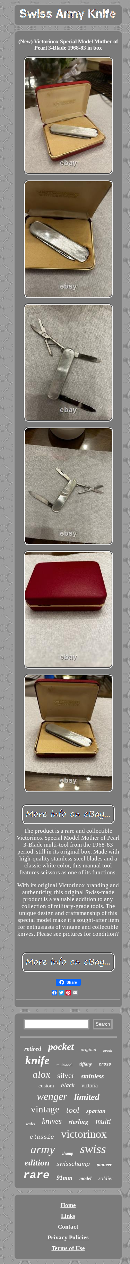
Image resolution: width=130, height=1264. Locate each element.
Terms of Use (68, 1248)
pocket (61, 1046)
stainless (92, 1076)
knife (37, 1060)
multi (103, 1121)
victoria (89, 1085)
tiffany (85, 1064)
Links (68, 1216)
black (68, 1085)
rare (36, 1175)
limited (86, 1097)
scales (30, 1124)
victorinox (84, 1134)
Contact (68, 1226)
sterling (79, 1121)
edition (37, 1162)
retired (32, 1048)
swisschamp (73, 1163)
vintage (45, 1109)
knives (52, 1121)
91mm (64, 1177)
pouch (107, 1050)
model (85, 1178)
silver (65, 1075)
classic (42, 1137)
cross (105, 1064)
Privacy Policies (68, 1237)
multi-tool (64, 1065)
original (88, 1049)
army (43, 1149)
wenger (52, 1096)
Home (68, 1205)
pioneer (104, 1164)
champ (67, 1153)
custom (46, 1085)
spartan (95, 1111)
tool (72, 1109)
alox (41, 1074)
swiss (93, 1149)
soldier (105, 1178)
